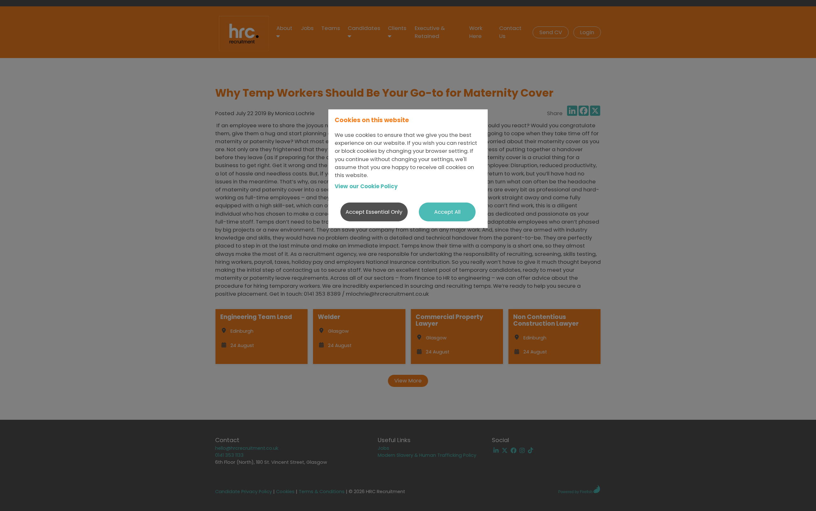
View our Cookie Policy (366, 186)
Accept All (447, 212)
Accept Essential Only (374, 212)
